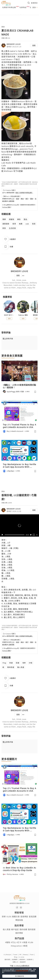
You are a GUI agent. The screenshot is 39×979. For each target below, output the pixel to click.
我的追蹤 (31, 929)
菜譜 (17, 663)
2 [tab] (18, 14)
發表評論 (8, 338)
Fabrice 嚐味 (23, 315)
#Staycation (16, 945)
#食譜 (24, 942)
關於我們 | (8, 959)
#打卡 (19, 942)
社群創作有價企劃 (9, 7)
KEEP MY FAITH (9, 315)
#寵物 (7, 942)
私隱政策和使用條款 (22, 971)
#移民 (25, 945)
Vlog (4, 663)
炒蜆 (30, 663)
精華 (4, 219)
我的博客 (19, 933)
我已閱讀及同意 (19, 976)
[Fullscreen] (34, 535)
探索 (4, 916)
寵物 (31, 199)
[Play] (2, 535)
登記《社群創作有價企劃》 (24, 193)
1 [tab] (15, 14)
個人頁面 (6, 929)
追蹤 (34, 45)
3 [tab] (21, 14)
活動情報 (11, 201)
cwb (27, 223)
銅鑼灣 (11, 219)
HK (21, 954)
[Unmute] (31, 535)
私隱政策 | (30, 959)
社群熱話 (23, 7)
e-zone (22, 957)
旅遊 (17, 199)
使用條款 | (23, 959)
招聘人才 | (16, 962)
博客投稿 (19, 920)
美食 (3, 27)
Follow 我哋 (6, 207)
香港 (14, 223)
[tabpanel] (19, 12)
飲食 (4, 228)
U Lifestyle (8, 954)
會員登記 (34, 3)
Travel (16, 954)
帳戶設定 (15, 929)
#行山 (13, 942)
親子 (26, 199)
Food (32, 954)
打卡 (12, 199)
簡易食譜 (10, 667)
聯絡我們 (23, 962)
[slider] (14, 534)
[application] (19, 525)
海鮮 (24, 663)
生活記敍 (12, 228)
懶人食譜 (20, 667)
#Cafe (30, 942)
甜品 (25, 219)
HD (37, 534)
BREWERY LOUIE (14, 44)
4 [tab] (23, 14)
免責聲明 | (16, 959)
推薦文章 (16, 916)
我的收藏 (23, 929)
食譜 (11, 663)
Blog (16, 957)
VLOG (8, 916)
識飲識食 (5, 223)
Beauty (26, 954)
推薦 (20, 223)
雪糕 (33, 223)
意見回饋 (32, 916)
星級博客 (24, 916)
